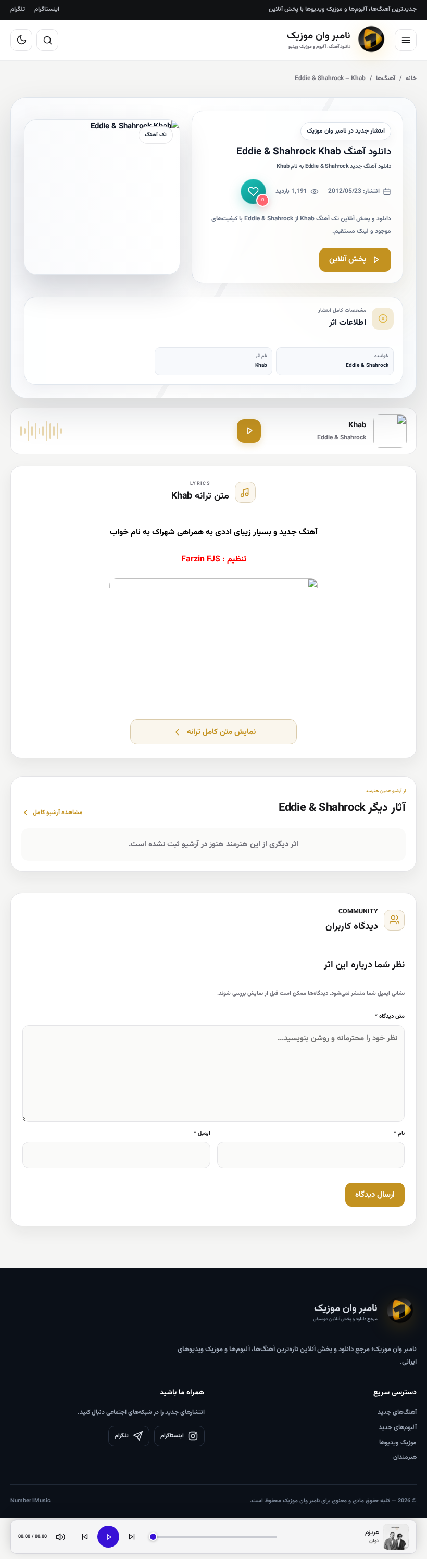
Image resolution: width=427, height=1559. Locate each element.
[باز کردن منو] (406, 40)
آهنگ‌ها (385, 78)
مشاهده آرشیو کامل (58, 812)
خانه (411, 78)
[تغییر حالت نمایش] (21, 40)
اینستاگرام (46, 9)
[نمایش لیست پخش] (396, 1537)
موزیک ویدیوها (398, 1442)
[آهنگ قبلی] (85, 1536)
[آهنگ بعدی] (132, 1536)
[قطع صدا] (60, 1536)
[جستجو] (47, 40)
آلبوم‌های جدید (398, 1427)
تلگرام (17, 9)
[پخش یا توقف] (108, 1537)
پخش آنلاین (347, 260)
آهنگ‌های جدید (397, 1412)
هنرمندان (405, 1457)
